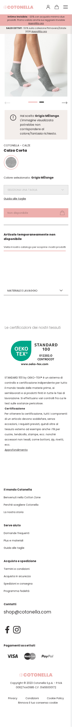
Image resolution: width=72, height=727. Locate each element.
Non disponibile (17, 213)
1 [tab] (30, 102)
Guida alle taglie (15, 199)
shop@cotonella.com (27, 612)
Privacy (12, 698)
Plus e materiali (13, 540)
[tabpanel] (36, 65)
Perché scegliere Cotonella (21, 505)
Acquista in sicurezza (17, 576)
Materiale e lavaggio (22, 290)
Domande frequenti (16, 533)
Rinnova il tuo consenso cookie (38, 703)
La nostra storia (13, 512)
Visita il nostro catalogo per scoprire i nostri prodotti (35, 247)
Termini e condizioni (17, 569)
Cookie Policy (55, 698)
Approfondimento (16, 450)
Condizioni (32, 698)
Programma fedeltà (16, 591)
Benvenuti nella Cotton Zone (22, 497)
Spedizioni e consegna (18, 583)
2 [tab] (41, 102)
